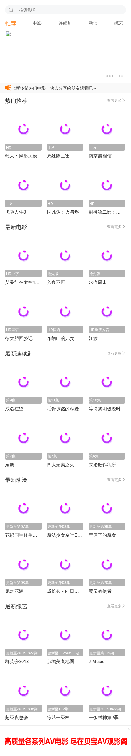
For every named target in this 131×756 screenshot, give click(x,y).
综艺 (118, 22)
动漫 (93, 22)
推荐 (10, 23)
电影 (37, 22)
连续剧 (65, 22)
